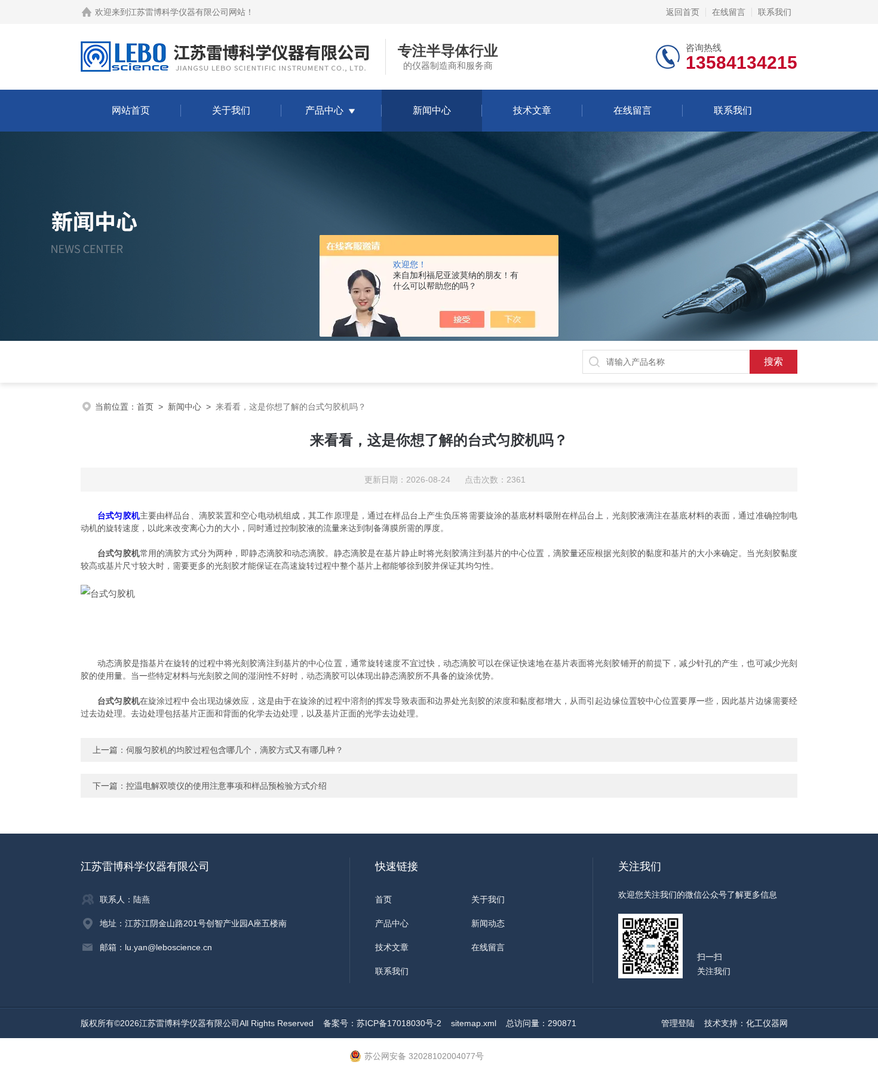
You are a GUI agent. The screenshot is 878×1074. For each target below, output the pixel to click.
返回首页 (682, 12)
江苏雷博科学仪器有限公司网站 (186, 12)
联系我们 (774, 12)
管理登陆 (678, 1023)
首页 (145, 406)
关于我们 (231, 110)
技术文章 (532, 110)
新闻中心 (432, 110)
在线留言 (728, 12)
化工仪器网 (767, 1023)
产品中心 (324, 110)
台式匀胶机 (118, 515)
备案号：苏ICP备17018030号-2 (382, 1023)
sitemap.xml (473, 1023)
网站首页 (131, 110)
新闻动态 (488, 923)
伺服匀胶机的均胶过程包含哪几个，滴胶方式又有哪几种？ (234, 750)
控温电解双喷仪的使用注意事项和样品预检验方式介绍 (226, 786)
